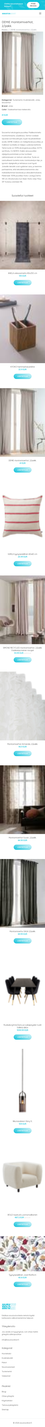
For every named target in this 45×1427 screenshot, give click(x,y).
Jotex (37, 100)
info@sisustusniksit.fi (10, 1340)
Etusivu (5, 30)
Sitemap (5, 1409)
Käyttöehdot (7, 1400)
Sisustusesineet (8, 1367)
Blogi (4, 1391)
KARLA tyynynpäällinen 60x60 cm (22, 554)
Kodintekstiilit (28, 100)
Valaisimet (6, 1376)
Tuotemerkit (18, 100)
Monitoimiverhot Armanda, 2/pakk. (22, 744)
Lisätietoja (12, 122)
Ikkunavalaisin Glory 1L (22, 1121)
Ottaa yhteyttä (8, 1396)
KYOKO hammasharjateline (22, 367)
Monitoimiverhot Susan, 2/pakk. (22, 837)
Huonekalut (6, 1353)
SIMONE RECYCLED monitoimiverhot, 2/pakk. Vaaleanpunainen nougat (22, 649)
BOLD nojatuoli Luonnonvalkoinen (22, 1215)
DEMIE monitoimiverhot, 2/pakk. (22, 460)
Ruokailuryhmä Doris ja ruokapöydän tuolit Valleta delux (23, 1026)
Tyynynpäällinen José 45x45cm (22, 1275)
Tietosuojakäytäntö (10, 1405)
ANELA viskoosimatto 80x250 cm (22, 273)
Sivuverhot (6, 102)
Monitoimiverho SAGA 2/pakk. (23, 931)
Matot (4, 1362)
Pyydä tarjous (33, 5)
